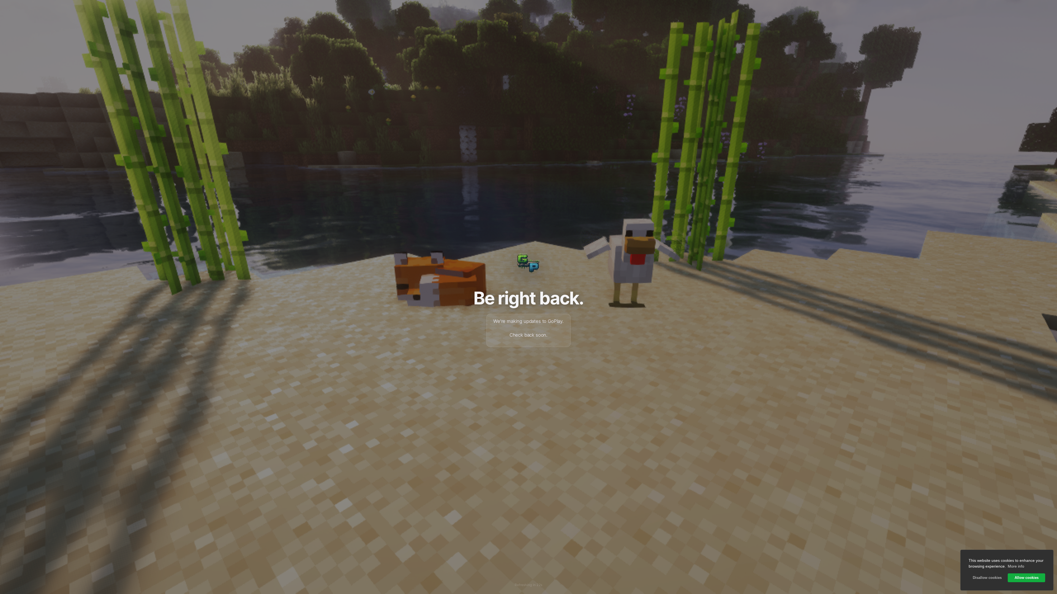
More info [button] (1016, 566)
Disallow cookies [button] (987, 578)
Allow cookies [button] (1027, 578)
